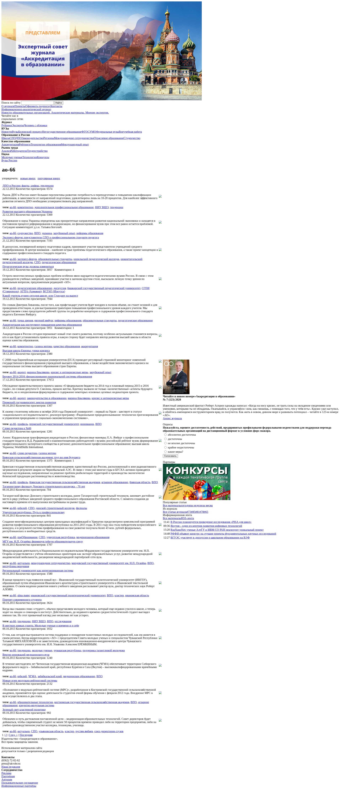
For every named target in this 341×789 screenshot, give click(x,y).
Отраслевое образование (109, 138)
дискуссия (59, 288)
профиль (22, 424)
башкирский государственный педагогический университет (103, 288)
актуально (23, 563)
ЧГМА (32, 676)
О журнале (8, 106)
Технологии (29, 157)
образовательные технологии (35, 702)
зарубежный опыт (64, 233)
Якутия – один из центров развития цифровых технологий (206, 525)
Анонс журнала (172, 418)
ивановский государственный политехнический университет (68, 595)
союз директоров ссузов (108, 731)
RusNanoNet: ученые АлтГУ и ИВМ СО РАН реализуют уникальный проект (217, 529)
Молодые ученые (11, 157)
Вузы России (9, 160)
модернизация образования (92, 537)
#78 (202, 511)
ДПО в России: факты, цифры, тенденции (28, 185)
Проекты (20, 106)
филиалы (81, 508)
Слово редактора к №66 (16, 428)
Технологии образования (46, 144)
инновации (87, 424)
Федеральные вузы (107, 131)
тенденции (116, 207)
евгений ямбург (43, 320)
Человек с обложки (35, 125)
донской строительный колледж (55, 508)
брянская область (139, 482)
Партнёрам (8, 776)
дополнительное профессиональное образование (64, 207)
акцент (21, 372)
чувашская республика (67, 650)
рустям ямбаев (84, 731)
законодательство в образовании (46, 398)
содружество (25, 233)
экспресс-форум (27, 259)
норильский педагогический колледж (96, 259)
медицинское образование (79, 676)
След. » (13, 734)
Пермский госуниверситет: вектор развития (29, 402)
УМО (93, 131)
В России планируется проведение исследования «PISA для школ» (210, 521)
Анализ (5, 150)
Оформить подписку (37, 106)
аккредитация (89, 346)
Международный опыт (75, 144)
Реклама (6, 773)
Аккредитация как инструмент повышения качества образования (42, 324)
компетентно (25, 207)
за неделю (197, 505)
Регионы (48, 138)
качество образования (66, 346)
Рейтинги (25, 144)
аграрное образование (114, 482)
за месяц (208, 505)
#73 (189, 511)
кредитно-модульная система (36, 705)
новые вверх (28, 178)
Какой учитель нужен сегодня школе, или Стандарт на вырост (40, 295)
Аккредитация (10, 144)
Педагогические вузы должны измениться (28, 266)
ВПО (37, 233)
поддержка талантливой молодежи (104, 650)
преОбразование (27, 537)
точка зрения (25, 320)
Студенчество (132, 138)
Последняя (26, 734)
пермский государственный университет (54, 424)
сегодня (186, 505)
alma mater (23, 595)
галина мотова (43, 346)
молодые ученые (42, 650)
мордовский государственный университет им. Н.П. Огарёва (109, 563)
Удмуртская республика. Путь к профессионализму (33, 512)
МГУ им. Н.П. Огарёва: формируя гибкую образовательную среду (42, 541)
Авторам (6, 779)
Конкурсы (43, 157)
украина (47, 233)
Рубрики (6, 125)
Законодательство (32, 138)
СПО (13, 138)
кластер (119, 595)
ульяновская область (51, 731)
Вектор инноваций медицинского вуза (25, 654)
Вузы (15, 131)
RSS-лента (187, 518)
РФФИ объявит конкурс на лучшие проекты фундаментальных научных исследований (223, 533)
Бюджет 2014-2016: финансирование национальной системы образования (47, 376)
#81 (197, 511)
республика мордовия (15, 566)
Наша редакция (10, 766)
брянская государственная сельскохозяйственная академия (64, 482)
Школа (5, 138)
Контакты (56, 106)
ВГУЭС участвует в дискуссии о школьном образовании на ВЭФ (210, 537)
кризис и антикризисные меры (69, 372)
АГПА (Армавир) (31, 291)
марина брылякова (38, 372)
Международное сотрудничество (74, 138)
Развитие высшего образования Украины (27, 211)
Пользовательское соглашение (19, 782)
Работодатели (18, 150)
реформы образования (89, 233)
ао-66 (13, 207)
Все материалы (172, 505)
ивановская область (137, 595)
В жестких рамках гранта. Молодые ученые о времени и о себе (40, 625)
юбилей (22, 508)
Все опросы (332, 424)
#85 (193, 511)
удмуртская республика (61, 537)
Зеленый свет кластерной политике (24, 709)
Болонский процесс (30, 131)
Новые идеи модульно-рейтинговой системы (29, 680)
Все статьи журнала (175, 511)
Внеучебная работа (130, 131)
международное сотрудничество (50, 563)
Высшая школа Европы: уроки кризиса (26, 350)
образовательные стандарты (55, 259)
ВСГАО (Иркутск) (54, 291)
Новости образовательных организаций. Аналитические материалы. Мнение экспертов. (55, 111)
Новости (6, 131)
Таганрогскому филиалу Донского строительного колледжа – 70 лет (43, 486)
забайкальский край (50, 676)
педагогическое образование (59, 262)
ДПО (19, 138)
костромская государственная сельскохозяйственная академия (91, 702)
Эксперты (18, 125)
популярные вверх (49, 178)
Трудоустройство (37, 150)
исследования (63, 621)
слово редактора (27, 453)
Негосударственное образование (62, 131)
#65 (206, 511)
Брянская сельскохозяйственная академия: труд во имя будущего (41, 457)
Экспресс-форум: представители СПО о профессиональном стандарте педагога (50, 237)
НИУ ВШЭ (102, 207)
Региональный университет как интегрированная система (37, 570)
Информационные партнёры (18, 785)
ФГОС (86, 131)
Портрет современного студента (22, 599)
